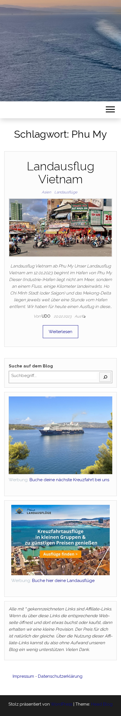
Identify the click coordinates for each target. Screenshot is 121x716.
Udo (46, 316)
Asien (46, 192)
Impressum (23, 676)
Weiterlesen (60, 331)
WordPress (61, 704)
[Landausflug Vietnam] (60, 227)
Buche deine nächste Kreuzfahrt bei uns (69, 479)
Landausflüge (65, 192)
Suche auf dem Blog (31, 366)
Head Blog (102, 704)
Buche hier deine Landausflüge (53, 580)
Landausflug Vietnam (60, 172)
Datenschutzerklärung (60, 676)
